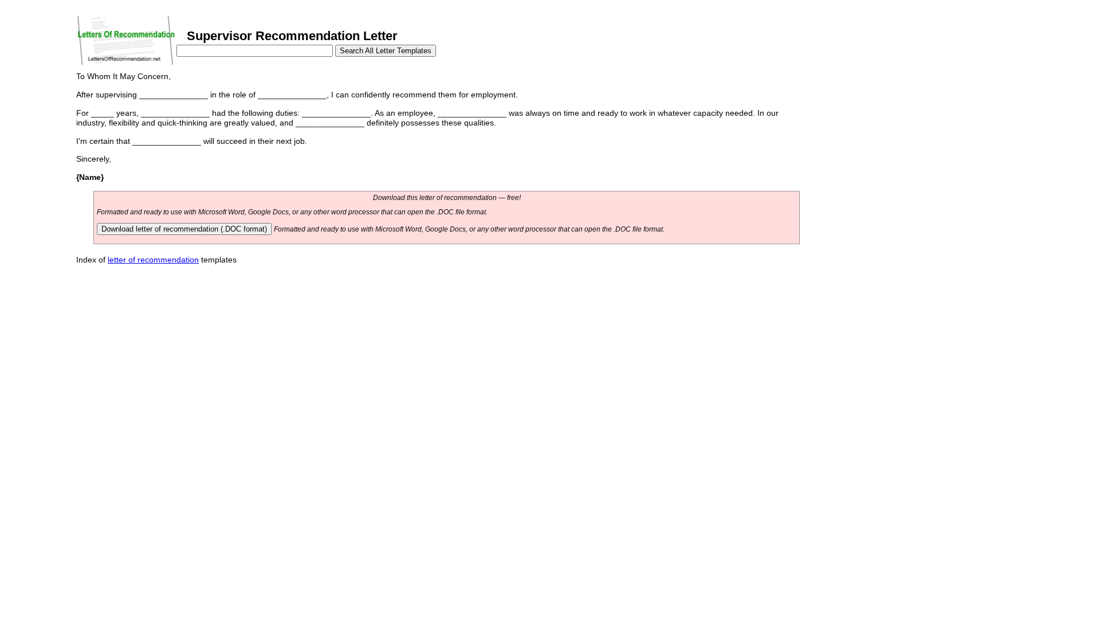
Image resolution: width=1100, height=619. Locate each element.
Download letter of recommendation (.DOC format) (184, 229)
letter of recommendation (153, 259)
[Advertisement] (896, 148)
